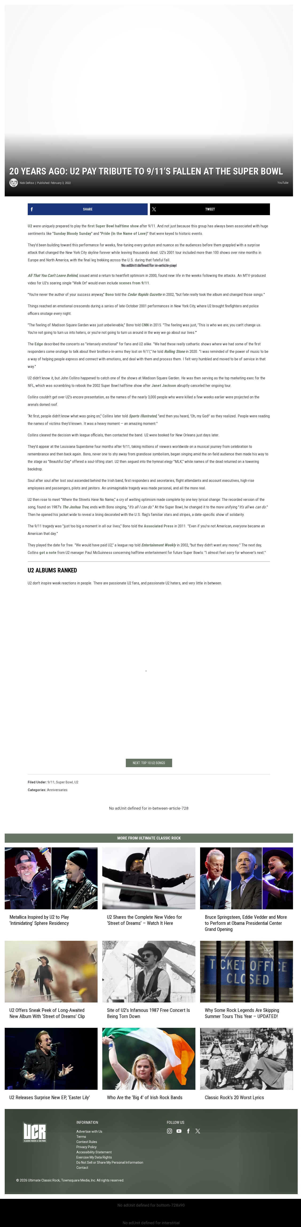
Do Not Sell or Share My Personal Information (109, 1162)
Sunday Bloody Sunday (72, 233)
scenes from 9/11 (134, 283)
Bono (109, 294)
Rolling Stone (174, 351)
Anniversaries (57, 790)
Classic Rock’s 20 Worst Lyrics (234, 1097)
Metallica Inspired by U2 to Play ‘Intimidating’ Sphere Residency (39, 920)
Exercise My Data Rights (94, 1157)
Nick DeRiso (27, 183)
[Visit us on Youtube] (181, 1131)
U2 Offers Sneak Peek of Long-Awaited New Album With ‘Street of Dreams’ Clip (47, 1013)
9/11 (51, 782)
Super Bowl (64, 782)
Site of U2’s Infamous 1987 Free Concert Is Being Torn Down (148, 1013)
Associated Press (158, 526)
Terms (81, 1137)
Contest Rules (86, 1142)
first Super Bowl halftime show (113, 226)
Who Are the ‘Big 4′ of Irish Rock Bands (144, 1097)
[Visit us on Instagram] (171, 1131)
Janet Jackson (163, 385)
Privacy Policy (86, 1147)
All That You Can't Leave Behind (52, 275)
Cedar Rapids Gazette (144, 294)
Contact (82, 1168)
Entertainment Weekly (158, 545)
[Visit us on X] (199, 1131)
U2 (30, 226)
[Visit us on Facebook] (190, 1131)
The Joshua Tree (75, 507)
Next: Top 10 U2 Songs (149, 763)
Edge (39, 344)
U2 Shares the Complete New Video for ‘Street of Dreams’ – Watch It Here (144, 920)
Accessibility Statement (94, 1152)
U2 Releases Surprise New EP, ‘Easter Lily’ (49, 1097)
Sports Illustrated (142, 416)
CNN (145, 325)
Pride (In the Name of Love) (124, 233)
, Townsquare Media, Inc (77, 1180)
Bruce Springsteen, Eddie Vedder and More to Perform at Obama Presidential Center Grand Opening (246, 923)
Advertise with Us (89, 1131)
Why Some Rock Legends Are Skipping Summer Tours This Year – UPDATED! (242, 1013)
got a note (47, 552)
